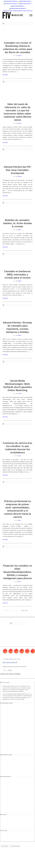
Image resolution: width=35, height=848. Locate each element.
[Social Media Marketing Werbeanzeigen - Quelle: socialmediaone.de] (17, 369)
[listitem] (5, 652)
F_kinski (19, 393)
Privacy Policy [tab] (3, 830)
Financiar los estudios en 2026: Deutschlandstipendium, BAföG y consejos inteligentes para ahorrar (17, 572)
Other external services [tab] (5, 776)
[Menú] (30, 15)
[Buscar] (26, 15)
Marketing (10, 662)
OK (4, 670)
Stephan (19, 55)
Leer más (5, 74)
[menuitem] (26, 15)
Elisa (20, 455)
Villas (15, 662)
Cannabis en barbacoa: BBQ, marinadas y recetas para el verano (17, 274)
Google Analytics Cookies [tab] (6, 754)
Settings (9, 670)
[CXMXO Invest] (16, 662)
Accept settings (4, 846)
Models (5, 662)
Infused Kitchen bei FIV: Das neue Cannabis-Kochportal (17, 170)
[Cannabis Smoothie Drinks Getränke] (17, 209)
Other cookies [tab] (3, 814)
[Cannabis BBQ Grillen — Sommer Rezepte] (17, 260)
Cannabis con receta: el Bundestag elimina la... (11, 10)
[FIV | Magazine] (14, 15)
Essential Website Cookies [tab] (6, 703)
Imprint (11, 659)
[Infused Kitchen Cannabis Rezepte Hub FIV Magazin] (17, 155)
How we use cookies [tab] (5, 682)
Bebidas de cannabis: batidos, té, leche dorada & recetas (17, 223)
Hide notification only (15, 846)
